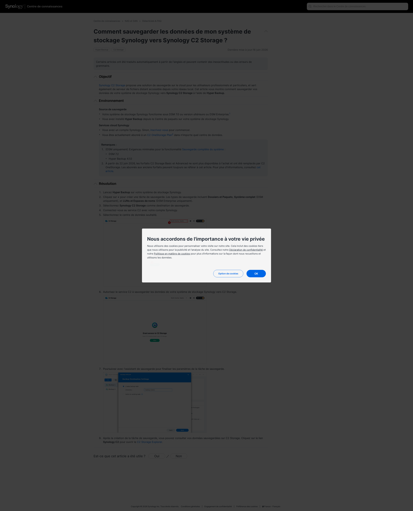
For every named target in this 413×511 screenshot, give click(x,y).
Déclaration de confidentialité (246, 249)
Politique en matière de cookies (172, 253)
